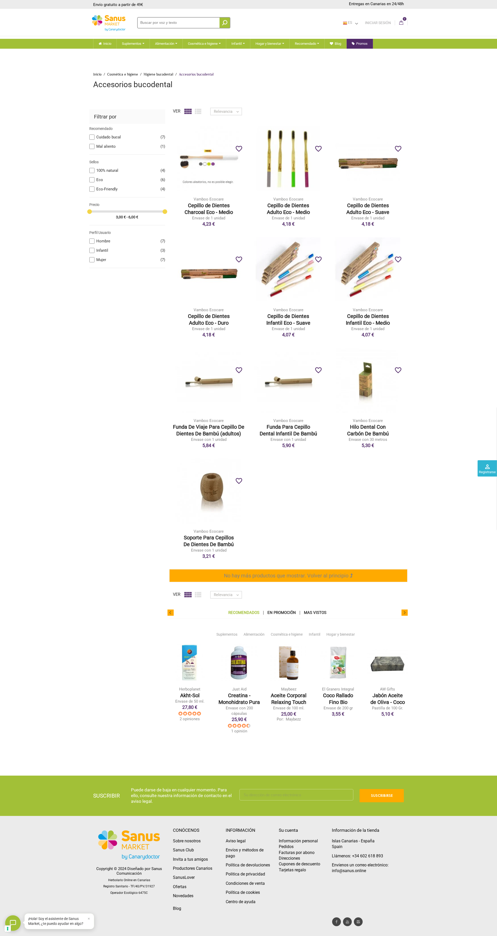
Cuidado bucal (130, 137)
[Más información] (230, 167)
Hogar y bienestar (340, 634)
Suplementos (226, 634)
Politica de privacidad (245, 874)
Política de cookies (243, 892)
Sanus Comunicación (139, 871)
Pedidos (286, 846)
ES (349, 22)
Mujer (130, 259)
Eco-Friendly (130, 189)
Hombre (130, 241)
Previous (170, 613)
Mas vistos (315, 613)
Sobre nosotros (187, 840)
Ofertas (179, 886)
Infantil (130, 250)
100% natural (130, 170)
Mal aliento (130, 146)
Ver (176, 111)
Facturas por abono (297, 852)
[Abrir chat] (13, 923)
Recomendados (243, 613)
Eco (130, 179)
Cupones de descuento (299, 863)
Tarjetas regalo (292, 869)
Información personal (298, 840)
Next (404, 613)
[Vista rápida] (219, 167)
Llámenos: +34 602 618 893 (357, 855)
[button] (59, 921)
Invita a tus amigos (190, 859)
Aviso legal (236, 840)
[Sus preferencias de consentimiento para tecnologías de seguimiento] (7, 928)
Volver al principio (328, 576)
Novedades (183, 895)
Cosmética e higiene (287, 634)
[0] (401, 23)
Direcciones (289, 858)
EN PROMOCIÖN (281, 613)
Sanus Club (183, 850)
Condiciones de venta (245, 883)
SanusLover (184, 877)
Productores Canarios (192, 868)
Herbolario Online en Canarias (129, 880)
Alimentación (254, 634)
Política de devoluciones (248, 865)
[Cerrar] (89, 919)
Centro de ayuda (240, 901)
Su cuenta (288, 830)
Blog (177, 908)
